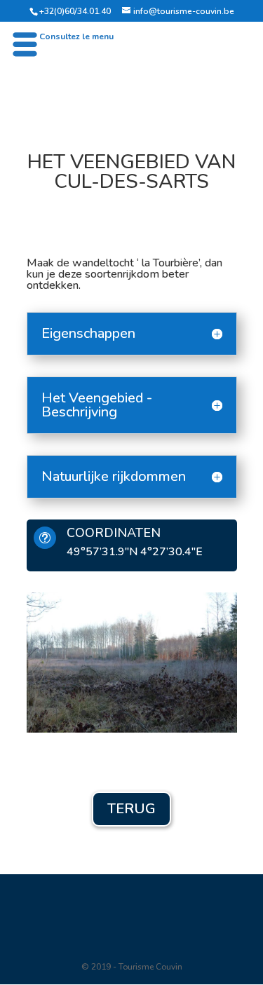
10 (179, 712)
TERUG (131, 808)
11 (191, 712)
